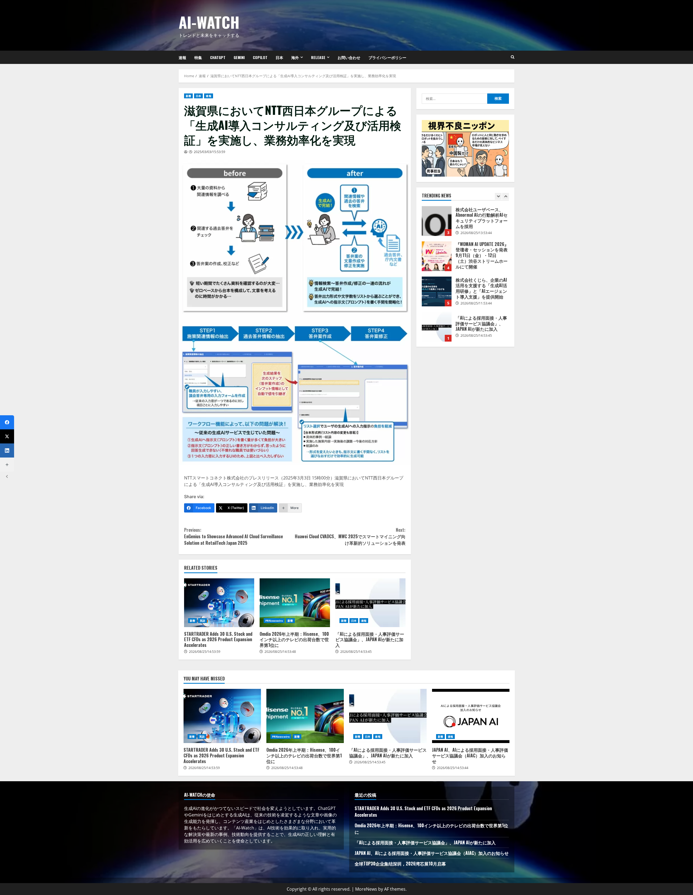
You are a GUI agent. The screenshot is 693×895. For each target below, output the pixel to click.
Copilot (260, 57)
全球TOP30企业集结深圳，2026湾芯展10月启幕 (400, 863)
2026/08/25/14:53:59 (204, 651)
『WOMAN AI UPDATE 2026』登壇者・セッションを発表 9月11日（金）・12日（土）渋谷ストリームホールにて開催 (437, 256)
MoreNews (366, 889)
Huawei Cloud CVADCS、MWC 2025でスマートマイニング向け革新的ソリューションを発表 (350, 536)
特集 (198, 57)
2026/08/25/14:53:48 (280, 651)
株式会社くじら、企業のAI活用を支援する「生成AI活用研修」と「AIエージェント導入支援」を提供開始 (437, 291)
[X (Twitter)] (7, 436)
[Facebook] (7, 422)
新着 (188, 96)
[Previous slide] (498, 196)
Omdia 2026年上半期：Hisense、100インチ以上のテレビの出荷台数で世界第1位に (295, 602)
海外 (295, 57)
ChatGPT (217, 57)
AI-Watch (209, 22)
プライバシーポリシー (387, 57)
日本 (279, 57)
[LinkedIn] (7, 450)
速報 (182, 57)
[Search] (512, 57)
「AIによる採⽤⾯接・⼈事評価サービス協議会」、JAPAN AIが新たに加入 (370, 602)
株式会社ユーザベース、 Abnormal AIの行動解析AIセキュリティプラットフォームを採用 (437, 221)
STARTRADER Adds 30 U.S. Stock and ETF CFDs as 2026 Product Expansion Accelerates (219, 602)
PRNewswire (274, 620)
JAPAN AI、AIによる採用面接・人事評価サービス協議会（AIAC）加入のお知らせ (470, 716)
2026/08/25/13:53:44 (476, 233)
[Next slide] (505, 196)
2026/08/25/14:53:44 (452, 768)
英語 (202, 620)
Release (318, 57)
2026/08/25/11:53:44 (476, 303)
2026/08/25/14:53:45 (356, 651)
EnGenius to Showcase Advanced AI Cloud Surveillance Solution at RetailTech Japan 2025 (233, 536)
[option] (465, 223)
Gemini (239, 57)
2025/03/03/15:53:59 (209, 152)
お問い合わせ (349, 57)
